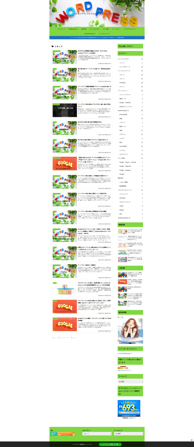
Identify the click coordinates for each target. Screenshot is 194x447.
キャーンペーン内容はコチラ (109, 444)
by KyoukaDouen (125, 353)
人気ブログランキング (124, 370)
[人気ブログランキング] (123, 367)
